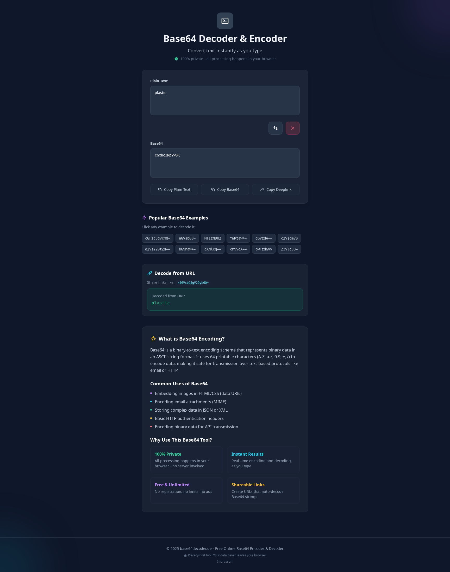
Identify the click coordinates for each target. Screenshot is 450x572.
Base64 (156, 143)
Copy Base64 (228, 189)
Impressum (225, 561)
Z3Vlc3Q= (289, 249)
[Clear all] (293, 128)
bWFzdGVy (263, 249)
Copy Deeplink (278, 189)
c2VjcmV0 (289, 238)
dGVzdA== (263, 238)
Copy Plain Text (177, 189)
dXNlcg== (212, 249)
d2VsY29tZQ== (157, 249)
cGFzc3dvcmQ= (157, 238)
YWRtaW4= (238, 238)
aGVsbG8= (187, 238)
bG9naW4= (187, 249)
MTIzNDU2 (212, 238)
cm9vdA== (238, 249)
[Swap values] (275, 128)
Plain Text (159, 80)
